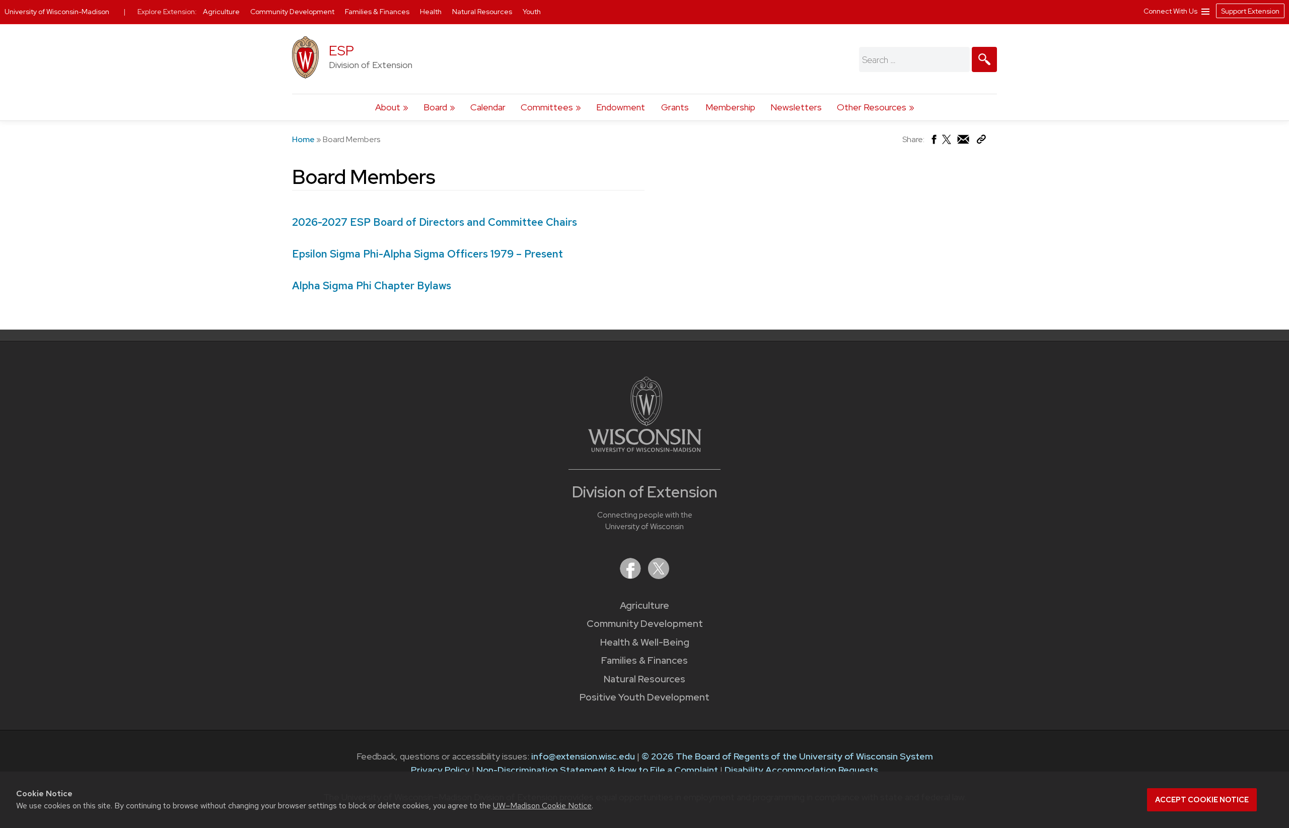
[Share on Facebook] (933, 142)
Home (303, 139)
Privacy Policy (440, 770)
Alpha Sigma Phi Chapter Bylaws (371, 285)
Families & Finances (644, 660)
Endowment (620, 107)
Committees (547, 107)
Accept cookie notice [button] (1202, 800)
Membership (730, 107)
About (387, 107)
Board (435, 107)
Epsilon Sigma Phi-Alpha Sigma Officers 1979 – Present (427, 254)
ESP (341, 50)
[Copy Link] (981, 141)
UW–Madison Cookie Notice (542, 805)
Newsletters (796, 107)
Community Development (645, 623)
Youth (532, 11)
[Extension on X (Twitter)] (658, 575)
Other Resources (871, 107)
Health (431, 11)
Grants (675, 107)
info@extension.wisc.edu (583, 756)
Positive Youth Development (644, 697)
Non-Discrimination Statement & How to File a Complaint (597, 770)
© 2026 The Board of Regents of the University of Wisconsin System (787, 756)
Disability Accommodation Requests (801, 770)
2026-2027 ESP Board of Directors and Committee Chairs (434, 222)
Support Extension (1250, 11)
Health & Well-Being (644, 642)
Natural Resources (644, 679)
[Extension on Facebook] (631, 575)
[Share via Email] (963, 142)
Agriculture (644, 605)
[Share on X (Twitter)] (947, 143)
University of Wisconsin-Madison (57, 11)
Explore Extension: (167, 11)
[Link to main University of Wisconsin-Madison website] (644, 448)
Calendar (488, 107)
